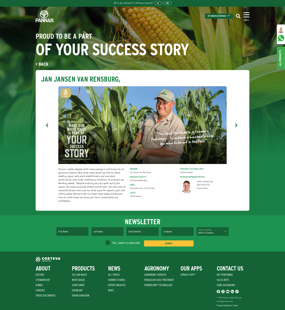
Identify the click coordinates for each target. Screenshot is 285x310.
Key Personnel (225, 274)
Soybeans (77, 290)
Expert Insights (117, 285)
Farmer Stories (116, 280)
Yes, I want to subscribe (126, 243)
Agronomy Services (155, 274)
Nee (167, 3)
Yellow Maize (79, 274)
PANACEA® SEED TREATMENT (159, 280)
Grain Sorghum (80, 295)
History (40, 274)
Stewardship (43, 280)
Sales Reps (223, 280)
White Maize (78, 280)
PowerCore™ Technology (158, 285)
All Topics (114, 274)
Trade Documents (46, 295)
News (111, 290)
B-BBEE (39, 285)
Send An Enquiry (226, 285)
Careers (40, 290)
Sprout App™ (187, 274)
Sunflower (78, 285)
